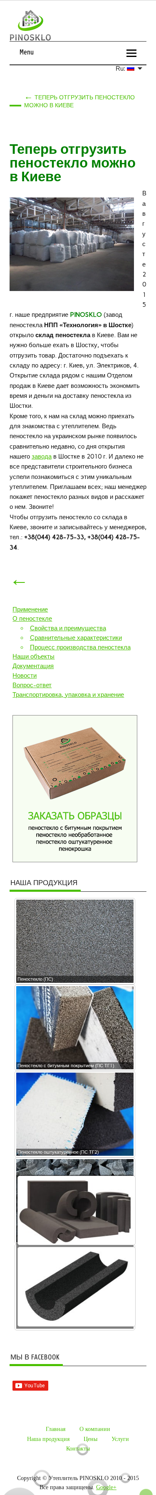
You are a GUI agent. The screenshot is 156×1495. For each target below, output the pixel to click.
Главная (55, 1429)
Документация (33, 666)
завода (42, 456)
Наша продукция (48, 1439)
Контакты (78, 1449)
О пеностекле (32, 618)
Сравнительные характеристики (76, 637)
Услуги (120, 1439)
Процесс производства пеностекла (80, 647)
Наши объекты (33, 656)
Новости (24, 675)
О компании (94, 1429)
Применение (30, 609)
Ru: (121, 68)
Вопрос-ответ (32, 685)
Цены (90, 1439)
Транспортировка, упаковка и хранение (68, 694)
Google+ (106, 1487)
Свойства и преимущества (68, 628)
